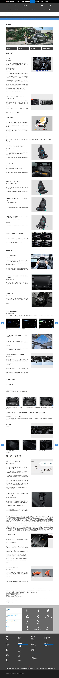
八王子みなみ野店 (33, 645)
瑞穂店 (19, 656)
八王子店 (32, 640)
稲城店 (19, 636)
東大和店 (7, 638)
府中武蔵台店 (7, 655)
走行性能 (23, 18)
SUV (9, 9)
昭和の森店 (19, 657)
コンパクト (25, 5)
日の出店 (19, 652)
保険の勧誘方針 (23, 668)
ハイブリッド (17, 5)
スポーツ (17, 9)
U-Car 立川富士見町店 (47, 637)
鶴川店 (19, 638)
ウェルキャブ (41, 9)
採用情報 (10, 668)
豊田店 (6, 659)
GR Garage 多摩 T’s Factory (47, 645)
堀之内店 (32, 649)
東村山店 (7, 648)
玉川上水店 (7, 639)
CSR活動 (13, 668)
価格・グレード (8, 18)
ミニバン (33, 5)
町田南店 (19, 641)
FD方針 (27, 668)
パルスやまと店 (7, 640)
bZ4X (6, 16)
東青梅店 (19, 645)
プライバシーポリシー (17, 668)
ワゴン (49, 5)
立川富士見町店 (7, 644)
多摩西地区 (20, 643)
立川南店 (7, 645)
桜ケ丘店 (7, 661)
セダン (41, 5)
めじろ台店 (32, 643)
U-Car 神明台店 (33, 657)
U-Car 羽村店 (33, 656)
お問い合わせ (47, 668)
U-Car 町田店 (45, 641)
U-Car (49, 9)
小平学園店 (7, 650)
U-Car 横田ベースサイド (34, 658)
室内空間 (18, 18)
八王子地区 (33, 636)
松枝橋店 (32, 639)
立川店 (6, 643)
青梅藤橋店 (19, 647)
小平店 (6, 649)
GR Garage (46, 643)
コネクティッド (33, 18)
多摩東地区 (7, 636)
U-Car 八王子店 (46, 638)
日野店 (6, 660)
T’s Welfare (19, 650)
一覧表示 (9, 5)
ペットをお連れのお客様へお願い (40, 668)
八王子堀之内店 (33, 650)
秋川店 (19, 655)
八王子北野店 (33, 648)
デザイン (13, 18)
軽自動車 (33, 9)
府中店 (6, 656)
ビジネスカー (25, 9)
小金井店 (7, 654)
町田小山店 (19, 637)
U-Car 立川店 (45, 636)
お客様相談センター (52, 668)
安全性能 (28, 18)
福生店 (19, 651)
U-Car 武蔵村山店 (33, 659)
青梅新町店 (19, 646)
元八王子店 (32, 638)
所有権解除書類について (31, 668)
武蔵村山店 (19, 660)
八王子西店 (32, 644)
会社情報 (7, 668)
